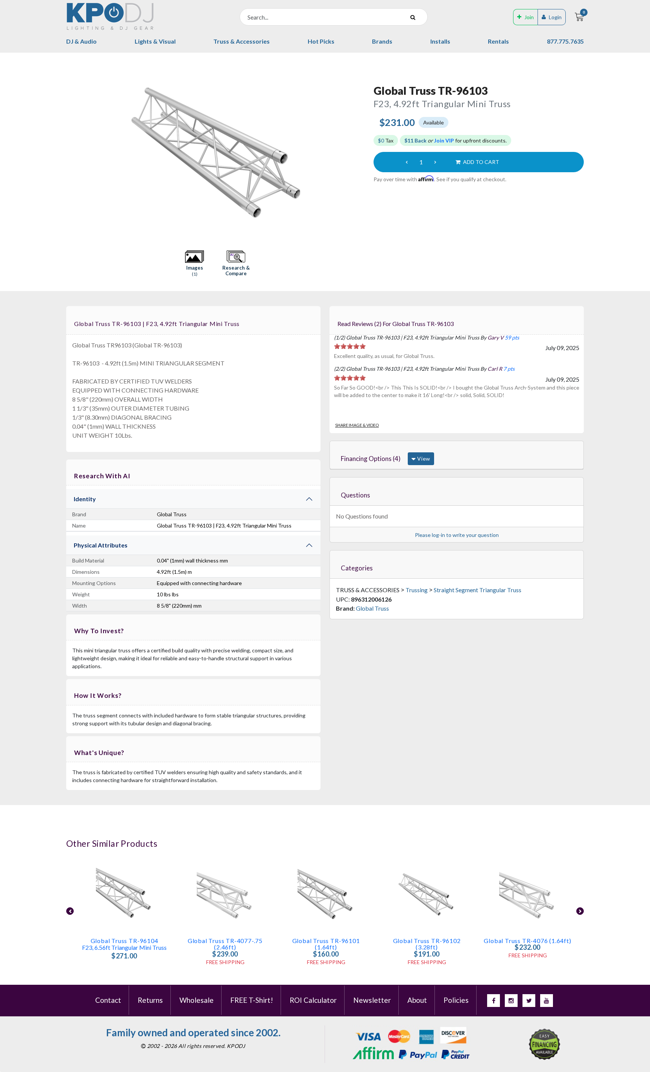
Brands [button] (382, 41)
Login (555, 17)
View (423, 458)
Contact (108, 1000)
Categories (357, 568)
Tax (385, 140)
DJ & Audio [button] (81, 41)
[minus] (406, 162)
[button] (194, 263)
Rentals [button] (498, 41)
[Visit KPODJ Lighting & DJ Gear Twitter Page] (528, 1000)
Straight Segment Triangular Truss (477, 589)
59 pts (512, 337)
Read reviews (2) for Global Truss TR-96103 (395, 323)
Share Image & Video (357, 425)
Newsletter (372, 1000)
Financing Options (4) (371, 458)
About (417, 1000)
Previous (70, 151)
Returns (150, 1000)
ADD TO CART (480, 162)
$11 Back (415, 140)
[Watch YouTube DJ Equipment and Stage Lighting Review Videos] (546, 1000)
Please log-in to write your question (457, 535)
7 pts (509, 368)
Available (433, 122)
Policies (456, 1000)
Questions (355, 495)
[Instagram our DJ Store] (511, 1000)
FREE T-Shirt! (251, 1000)
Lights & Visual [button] (155, 41)
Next (360, 151)
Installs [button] (440, 41)
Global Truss (372, 608)
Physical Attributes (101, 545)
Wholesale (196, 1000)
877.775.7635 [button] (565, 41)
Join (529, 17)
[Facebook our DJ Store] (493, 1000)
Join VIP (444, 140)
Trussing (416, 589)
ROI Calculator (313, 1000)
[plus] (435, 162)
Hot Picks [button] (321, 41)
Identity (85, 498)
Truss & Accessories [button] (241, 41)
